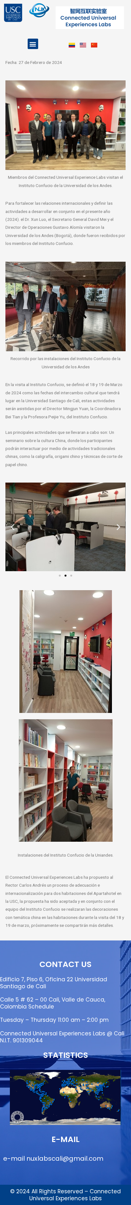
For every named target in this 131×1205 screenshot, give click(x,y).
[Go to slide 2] (65, 576)
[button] (33, 44)
